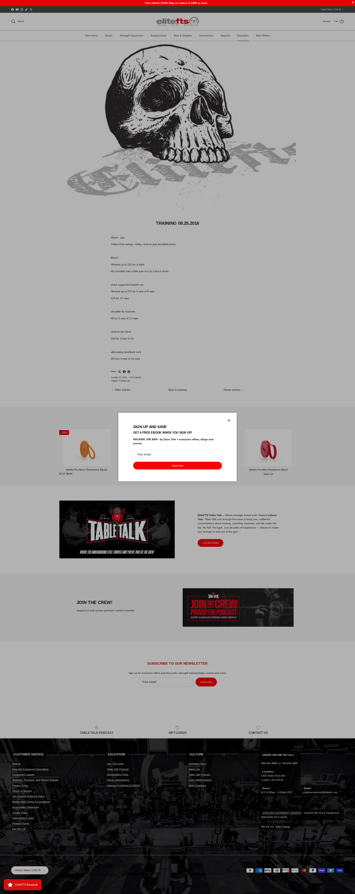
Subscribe (177, 465)
